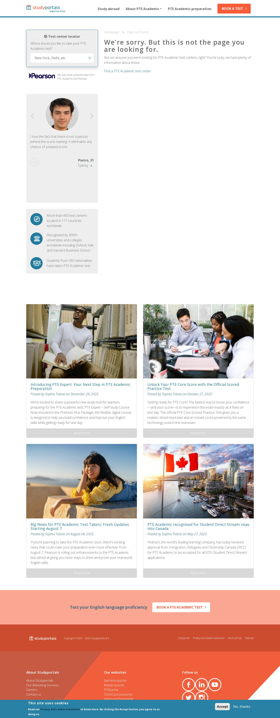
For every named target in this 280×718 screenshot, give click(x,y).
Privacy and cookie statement (60, 709)
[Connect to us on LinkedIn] (201, 684)
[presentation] (32, 116)
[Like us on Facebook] (188, 684)
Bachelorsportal (115, 680)
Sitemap (249, 638)
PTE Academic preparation (189, 9)
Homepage (112, 32)
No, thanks (241, 706)
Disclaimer (184, 638)
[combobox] (62, 58)
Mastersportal (114, 685)
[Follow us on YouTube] (214, 684)
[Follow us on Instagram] (201, 697)
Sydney (83, 165)
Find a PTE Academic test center (127, 71)
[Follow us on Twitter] (188, 697)
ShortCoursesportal (118, 694)
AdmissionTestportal (118, 699)
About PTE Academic (142, 9)
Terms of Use (235, 638)
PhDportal (111, 690)
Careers (32, 690)
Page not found (137, 32)
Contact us (33, 694)
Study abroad (109, 9)
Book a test (232, 8)
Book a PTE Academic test (180, 607)
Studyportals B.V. (100, 638)
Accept (222, 706)
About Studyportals (39, 680)
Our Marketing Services (42, 685)
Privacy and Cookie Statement (208, 638)
